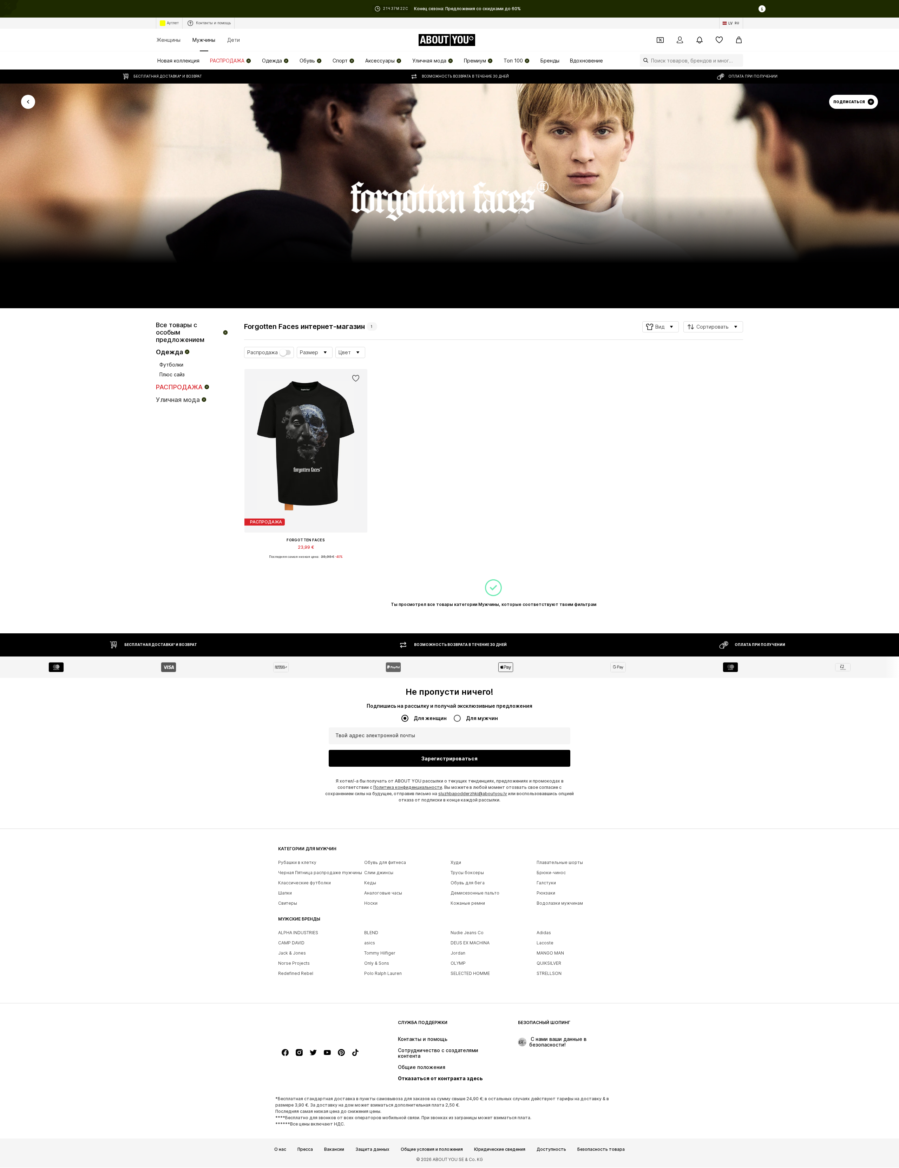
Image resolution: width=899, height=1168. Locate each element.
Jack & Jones (292, 953)
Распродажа (262, 352)
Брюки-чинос (551, 873)
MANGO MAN (550, 953)
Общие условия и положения (432, 1149)
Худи (456, 862)
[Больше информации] (306, 562)
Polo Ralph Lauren (383, 973)
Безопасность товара (601, 1149)
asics (369, 943)
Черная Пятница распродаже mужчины (320, 873)
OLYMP (458, 963)
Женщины (169, 40)
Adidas (544, 933)
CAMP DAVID (291, 943)
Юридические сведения (499, 1149)
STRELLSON (549, 973)
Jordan (458, 953)
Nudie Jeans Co (467, 933)
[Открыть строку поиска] (644, 60)
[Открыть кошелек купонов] (660, 40)
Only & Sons (376, 963)
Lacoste (545, 943)
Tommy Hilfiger (379, 953)
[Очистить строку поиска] (737, 60)
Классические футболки (304, 883)
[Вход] (680, 40)
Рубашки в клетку (297, 862)
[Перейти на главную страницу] (316, 1026)
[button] (660, 326)
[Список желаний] (719, 40)
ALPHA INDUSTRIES (298, 933)
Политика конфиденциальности (407, 787)
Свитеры (287, 903)
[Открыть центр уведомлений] (699, 40)
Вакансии (334, 1149)
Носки (371, 903)
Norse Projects (294, 963)
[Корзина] (739, 40)
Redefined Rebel (295, 973)
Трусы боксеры (467, 873)
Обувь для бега (468, 883)
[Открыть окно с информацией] (762, 8)
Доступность (551, 1149)
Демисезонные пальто (475, 893)
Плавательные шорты (560, 862)
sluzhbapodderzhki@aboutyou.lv (472, 794)
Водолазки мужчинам (560, 903)
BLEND (371, 933)
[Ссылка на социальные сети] (285, 1053)
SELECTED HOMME (470, 973)
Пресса (305, 1149)
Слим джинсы (378, 873)
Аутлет (173, 23)
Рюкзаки (546, 893)
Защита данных (372, 1149)
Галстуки (546, 883)
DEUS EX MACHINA (470, 943)
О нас (280, 1149)
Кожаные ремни (468, 903)
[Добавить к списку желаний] (355, 378)
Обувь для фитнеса (385, 862)
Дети (233, 40)
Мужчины (203, 40)
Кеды (370, 883)
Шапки (285, 893)
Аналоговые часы (383, 893)
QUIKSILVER (549, 963)
